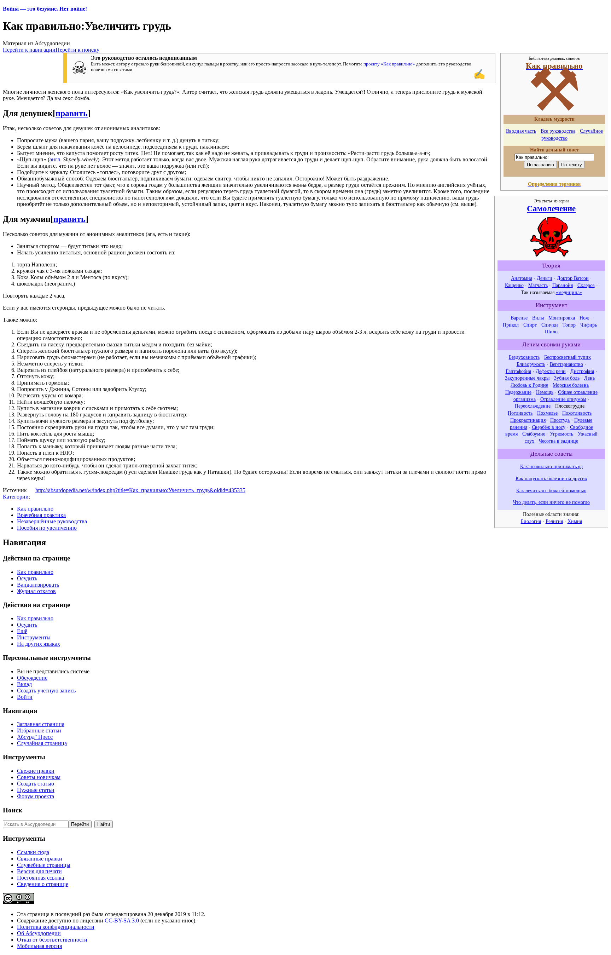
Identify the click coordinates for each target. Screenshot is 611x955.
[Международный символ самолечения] (551, 255)
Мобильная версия (39, 946)
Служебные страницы (43, 865)
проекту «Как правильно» (389, 64)
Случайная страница (42, 743)
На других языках (38, 644)
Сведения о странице (42, 884)
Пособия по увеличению (47, 528)
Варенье (519, 318)
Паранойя (562, 285)
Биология (531, 521)
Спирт (530, 325)
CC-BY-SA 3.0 (122, 920)
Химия (575, 521)
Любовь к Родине (529, 385)
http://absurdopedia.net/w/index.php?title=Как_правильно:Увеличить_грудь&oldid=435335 (140, 490)
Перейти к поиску (77, 50)
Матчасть (538, 285)
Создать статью (35, 784)
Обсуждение (32, 678)
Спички (549, 325)
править (72, 113)
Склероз (586, 285)
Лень (589, 378)
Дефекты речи (551, 371)
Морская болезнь (571, 385)
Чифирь (588, 325)
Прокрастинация (528, 420)
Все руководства (558, 131)
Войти (25, 697)
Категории (16, 497)
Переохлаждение (533, 406)
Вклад (24, 684)
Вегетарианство (566, 364)
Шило (551, 331)
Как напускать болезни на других (551, 478)
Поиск (12, 810)
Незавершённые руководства (52, 521)
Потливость (520, 413)
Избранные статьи (39, 730)
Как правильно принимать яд (551, 466)
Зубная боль (567, 378)
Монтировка (561, 318)
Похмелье (547, 413)
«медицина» (569, 292)
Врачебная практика (41, 515)
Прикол (511, 325)
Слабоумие (533, 434)
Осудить (27, 578)
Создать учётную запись (46, 691)
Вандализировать (38, 585)
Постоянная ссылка (40, 878)
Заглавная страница (40, 724)
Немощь (544, 392)
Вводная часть (521, 131)
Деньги (544, 278)
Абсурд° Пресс (35, 737)
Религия (554, 521)
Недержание (518, 392)
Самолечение (551, 208)
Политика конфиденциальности (55, 927)
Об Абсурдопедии (39, 933)
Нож (584, 318)
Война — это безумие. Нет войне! (45, 9)
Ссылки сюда (33, 852)
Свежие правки (35, 771)
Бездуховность (524, 357)
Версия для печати (39, 871)
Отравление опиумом (563, 399)
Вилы (538, 318)
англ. (56, 159)
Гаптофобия (518, 371)
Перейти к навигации (29, 50)
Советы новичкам (38, 777)
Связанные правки (39, 859)
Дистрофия (582, 371)
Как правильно (35, 509)
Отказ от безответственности (52, 940)
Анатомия (521, 278)
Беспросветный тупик (567, 357)
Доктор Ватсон (573, 278)
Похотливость (577, 413)
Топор (569, 325)
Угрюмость (561, 434)
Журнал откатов (36, 591)
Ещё (22, 631)
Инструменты (34, 637)
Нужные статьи (35, 790)
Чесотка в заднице (558, 441)
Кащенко (514, 285)
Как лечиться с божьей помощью (551, 490)
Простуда (560, 420)
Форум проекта (35, 796)
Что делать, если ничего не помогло (551, 502)
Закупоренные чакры (527, 378)
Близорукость (531, 364)
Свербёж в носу (548, 427)
